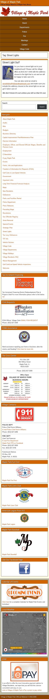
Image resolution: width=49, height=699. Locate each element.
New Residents (8, 191)
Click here (5, 602)
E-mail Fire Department (10, 441)
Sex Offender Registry (10, 217)
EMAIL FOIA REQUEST (29, 320)
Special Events (8, 224)
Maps (5, 187)
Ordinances (7, 195)
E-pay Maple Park (9, 158)
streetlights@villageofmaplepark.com (16, 84)
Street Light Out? (11, 62)
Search (4, 103)
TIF (3, 297)
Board (24, 23)
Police (24, 32)
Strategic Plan (7, 228)
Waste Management (10, 261)
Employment (7, 151)
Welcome (6, 268)
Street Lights (7, 231)
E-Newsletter (7, 154)
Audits (5, 123)
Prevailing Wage (8, 209)
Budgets (5, 130)
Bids (4, 126)
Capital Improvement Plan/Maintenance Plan (18, 137)
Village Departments (10, 250)
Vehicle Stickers (8, 242)
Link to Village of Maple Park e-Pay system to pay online (22, 690)
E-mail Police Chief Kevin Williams (14, 429)
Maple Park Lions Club (10, 505)
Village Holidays (8, 253)
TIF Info (5, 239)
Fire (24, 36)
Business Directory (9, 134)
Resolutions (7, 213)
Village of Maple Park (10, 1)
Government (7, 176)
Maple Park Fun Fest (9, 480)
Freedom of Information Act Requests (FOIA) (18, 169)
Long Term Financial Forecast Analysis (16, 184)
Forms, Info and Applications (12, 165)
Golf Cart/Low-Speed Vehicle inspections (17, 264)
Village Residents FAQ (10, 257)
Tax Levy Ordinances (10, 235)
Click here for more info (25, 349)
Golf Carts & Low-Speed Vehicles (14, 173)
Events (5, 162)
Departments (24, 27)
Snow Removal (8, 220)
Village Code (24, 49)
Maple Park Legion (8, 524)
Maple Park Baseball (9, 554)
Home (24, 19)
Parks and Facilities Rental (12, 198)
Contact (24, 45)
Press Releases (8, 206)
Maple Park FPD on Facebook (12, 443)
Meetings (24, 40)
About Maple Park (9, 119)
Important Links (8, 180)
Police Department (9, 202)
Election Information (10, 141)
